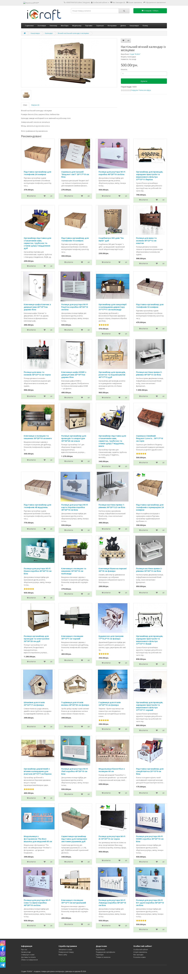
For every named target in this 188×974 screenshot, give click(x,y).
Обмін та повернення (29, 960)
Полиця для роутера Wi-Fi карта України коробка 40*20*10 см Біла (74, 507)
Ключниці (53, 26)
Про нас (24, 949)
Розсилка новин (139, 957)
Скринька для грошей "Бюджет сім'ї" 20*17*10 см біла (75, 174)
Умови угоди (26, 952)
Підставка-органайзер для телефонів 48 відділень (37, 506)
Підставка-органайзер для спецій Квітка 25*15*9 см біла (149, 771)
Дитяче (123, 26)
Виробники (100, 949)
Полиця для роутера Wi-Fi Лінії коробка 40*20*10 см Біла (74, 771)
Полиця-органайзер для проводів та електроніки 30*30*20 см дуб (36, 638)
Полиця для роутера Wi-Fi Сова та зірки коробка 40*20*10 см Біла (37, 902)
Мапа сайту (63, 955)
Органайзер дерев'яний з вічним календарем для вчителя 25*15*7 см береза (37, 771)
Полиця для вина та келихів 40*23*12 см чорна (37, 373)
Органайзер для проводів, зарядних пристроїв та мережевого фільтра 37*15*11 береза (149, 175)
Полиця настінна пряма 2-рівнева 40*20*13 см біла (149, 373)
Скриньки (100, 26)
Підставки (88, 26)
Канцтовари (134, 26)
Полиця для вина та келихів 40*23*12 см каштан (146, 240)
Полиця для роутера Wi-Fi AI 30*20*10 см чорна (112, 837)
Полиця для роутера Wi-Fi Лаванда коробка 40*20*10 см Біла (112, 902)
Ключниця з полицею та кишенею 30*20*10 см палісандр (73, 571)
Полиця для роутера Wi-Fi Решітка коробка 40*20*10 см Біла (74, 307)
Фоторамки (112, 26)
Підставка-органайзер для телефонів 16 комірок (75, 239)
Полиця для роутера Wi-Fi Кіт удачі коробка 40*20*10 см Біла (150, 902)
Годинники (29, 26)
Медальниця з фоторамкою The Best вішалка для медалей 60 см (38, 839)
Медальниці (76, 26)
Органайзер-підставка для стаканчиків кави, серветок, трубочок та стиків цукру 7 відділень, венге (112, 440)
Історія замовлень (140, 952)
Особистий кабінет (140, 949)
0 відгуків (134, 90)
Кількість (124, 69)
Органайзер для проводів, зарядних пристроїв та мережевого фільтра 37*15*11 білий (149, 640)
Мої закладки (138, 955)
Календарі (49, 33)
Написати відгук (145, 90)
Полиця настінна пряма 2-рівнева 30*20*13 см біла (149, 569)
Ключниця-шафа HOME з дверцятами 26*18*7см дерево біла (73, 374)
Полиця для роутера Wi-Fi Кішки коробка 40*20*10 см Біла (37, 571)
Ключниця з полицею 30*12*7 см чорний (72, 637)
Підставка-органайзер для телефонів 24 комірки (37, 173)
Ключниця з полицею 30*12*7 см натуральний (73, 901)
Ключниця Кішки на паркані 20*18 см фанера (112, 569)
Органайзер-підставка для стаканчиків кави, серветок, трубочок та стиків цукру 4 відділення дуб (37, 243)
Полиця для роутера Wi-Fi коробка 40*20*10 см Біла (112, 173)
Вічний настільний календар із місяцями (73, 33)
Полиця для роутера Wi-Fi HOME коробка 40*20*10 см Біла (149, 839)
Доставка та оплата (28, 957)
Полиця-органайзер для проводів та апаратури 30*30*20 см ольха (73, 438)
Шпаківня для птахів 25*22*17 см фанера (34, 703)
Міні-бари (64, 26)
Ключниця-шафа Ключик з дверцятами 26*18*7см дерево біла (37, 307)
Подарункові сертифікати (105, 952)
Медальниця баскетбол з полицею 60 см (112, 770)
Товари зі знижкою (103, 957)
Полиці (145, 26)
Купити (144, 81)
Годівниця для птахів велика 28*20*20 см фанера (75, 703)
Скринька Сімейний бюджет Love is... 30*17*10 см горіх (149, 438)
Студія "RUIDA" (135, 54)
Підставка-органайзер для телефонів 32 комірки (149, 305)
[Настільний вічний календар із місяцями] (26, 95)
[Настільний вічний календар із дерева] (69, 62)
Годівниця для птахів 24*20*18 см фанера (110, 703)
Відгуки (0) (35, 105)
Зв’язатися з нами (65, 949)
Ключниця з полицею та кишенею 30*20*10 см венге (38, 437)
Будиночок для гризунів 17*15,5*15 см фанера (111, 637)
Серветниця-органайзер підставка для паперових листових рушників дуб (74, 839)
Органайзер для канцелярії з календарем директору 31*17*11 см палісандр (112, 307)
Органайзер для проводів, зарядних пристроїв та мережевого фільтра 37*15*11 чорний (149, 706)
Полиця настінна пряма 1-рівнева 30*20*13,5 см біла (112, 506)
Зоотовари (41, 26)
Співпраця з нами (27, 955)
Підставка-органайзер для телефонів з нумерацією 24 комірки (150, 507)
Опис (25, 105)
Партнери (99, 955)
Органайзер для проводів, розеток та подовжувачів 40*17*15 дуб (112, 374)
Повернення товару (66, 952)
